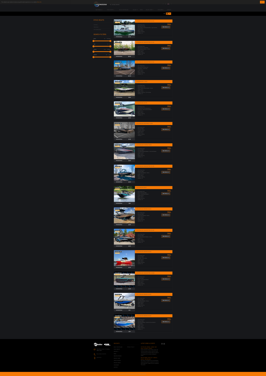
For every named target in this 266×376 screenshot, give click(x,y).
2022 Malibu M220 (141, 187)
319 (130, 267)
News (141, 9)
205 (130, 160)
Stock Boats (110, 9)
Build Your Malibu (124, 9)
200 (130, 224)
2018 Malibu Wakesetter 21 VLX (145, 21)
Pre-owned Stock (97, 29)
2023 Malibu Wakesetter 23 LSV (145, 166)
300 (130, 117)
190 (130, 139)
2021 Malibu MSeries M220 (143, 209)
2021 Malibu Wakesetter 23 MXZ (145, 273)
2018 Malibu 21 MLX (141, 81)
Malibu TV (135, 9)
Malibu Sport (149, 9)
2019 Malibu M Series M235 (144, 144)
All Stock (96, 24)
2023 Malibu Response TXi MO (144, 123)
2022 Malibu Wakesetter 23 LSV (145, 230)
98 (130, 203)
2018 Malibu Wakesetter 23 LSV (145, 42)
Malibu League (117, 362)
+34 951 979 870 (115, 4)
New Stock (96, 27)
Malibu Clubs (117, 358)
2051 (130, 56)
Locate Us (99, 357)
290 (130, 288)
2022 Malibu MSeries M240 (143, 315)
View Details (119, 36)
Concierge (160, 9)
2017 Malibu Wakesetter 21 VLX (145, 62)
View (164, 13)
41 (130, 310)
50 (130, 331)
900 (130, 97)
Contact (169, 9)
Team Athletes (117, 360)
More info (39, 2)
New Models (99, 9)
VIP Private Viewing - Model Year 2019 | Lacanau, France (149, 348)
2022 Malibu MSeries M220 (143, 251)
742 (130, 36)
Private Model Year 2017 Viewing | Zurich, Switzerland (149, 358)
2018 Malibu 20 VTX (141, 103)
